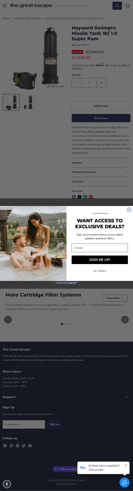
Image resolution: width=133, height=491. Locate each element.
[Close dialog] (129, 210)
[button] (7, 484)
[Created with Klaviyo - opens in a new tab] (66, 283)
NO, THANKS (100, 271)
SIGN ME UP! (99, 259)
